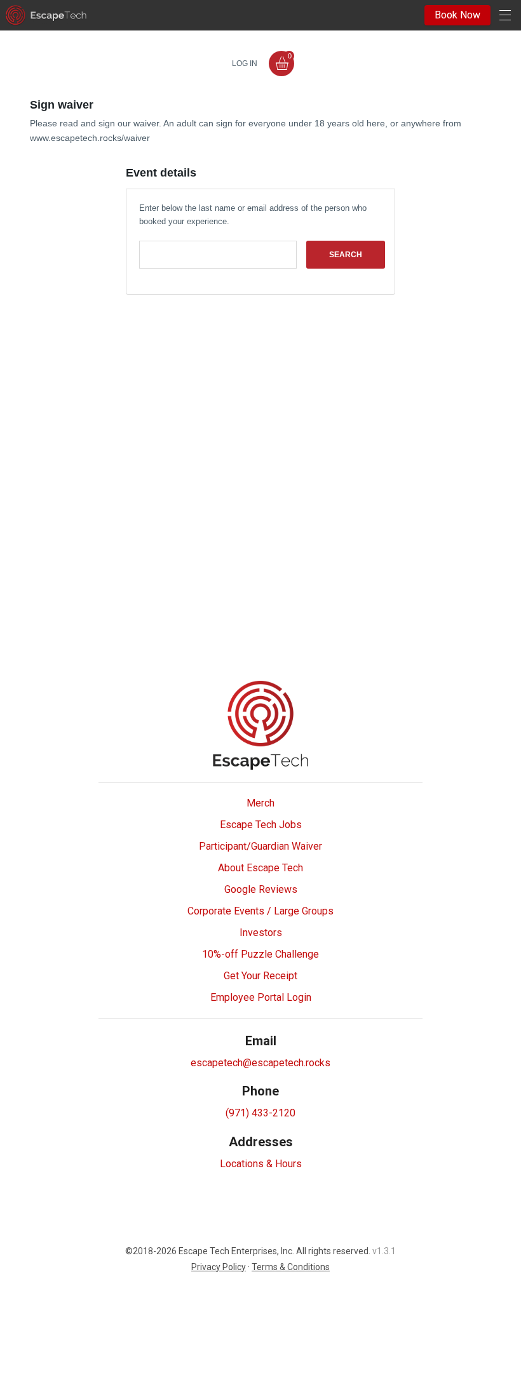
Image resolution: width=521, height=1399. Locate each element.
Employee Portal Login (260, 997)
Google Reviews (260, 889)
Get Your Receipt (260, 976)
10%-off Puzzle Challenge (260, 954)
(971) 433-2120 (260, 1113)
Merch (260, 803)
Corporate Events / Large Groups (260, 911)
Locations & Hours (261, 1164)
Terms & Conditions (291, 1267)
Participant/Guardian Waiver (260, 846)
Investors (261, 933)
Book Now (457, 15)
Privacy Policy (218, 1267)
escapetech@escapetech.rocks (260, 1063)
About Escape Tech (260, 868)
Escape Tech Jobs (261, 825)
